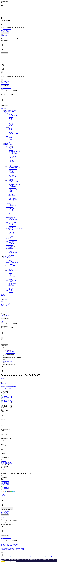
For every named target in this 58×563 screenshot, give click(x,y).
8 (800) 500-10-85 (7, 29)
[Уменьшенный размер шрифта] (1, 2)
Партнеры (5, 299)
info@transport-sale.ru (6, 35)
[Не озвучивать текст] (1, 23)
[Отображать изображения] (1, 17)
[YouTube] (3, 68)
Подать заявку (4, 53)
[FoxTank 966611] (7, 395)
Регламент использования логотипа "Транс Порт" (13, 549)
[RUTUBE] (4, 65)
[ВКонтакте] (3, 64)
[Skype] (13, 491)
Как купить (6, 469)
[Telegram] (3, 67)
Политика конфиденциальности (8, 545)
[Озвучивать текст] (1, 22)
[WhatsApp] (11, 491)
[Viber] (9, 491)
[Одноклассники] (3, 491)
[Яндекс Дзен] (3, 69)
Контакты (3, 495)
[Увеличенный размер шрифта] (2, 5)
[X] (7, 491)
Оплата (5, 471)
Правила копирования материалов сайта (10, 544)
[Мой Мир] (5, 491)
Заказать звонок (4, 33)
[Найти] (2, 80)
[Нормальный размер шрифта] (1, 4)
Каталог (2, 494)
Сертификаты (4, 496)
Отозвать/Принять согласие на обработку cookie (12, 548)
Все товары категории (6, 462)
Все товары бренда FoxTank (7, 463)
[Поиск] (2, 72)
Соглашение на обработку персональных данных (12, 546)
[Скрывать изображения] (1, 19)
